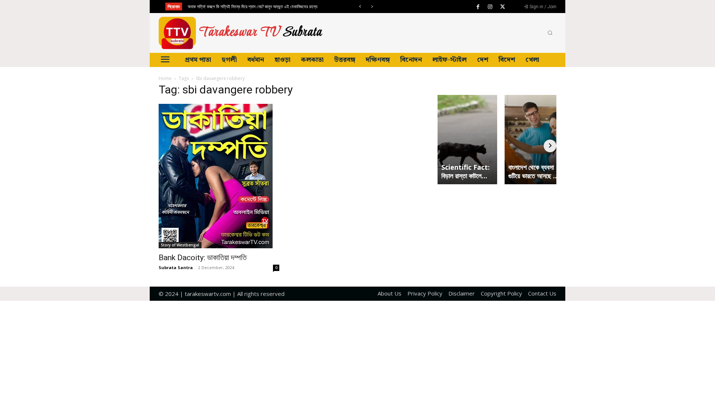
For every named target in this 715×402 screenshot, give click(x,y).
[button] (550, 33)
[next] (371, 6)
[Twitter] (502, 7)
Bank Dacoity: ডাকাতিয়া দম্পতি (203, 257)
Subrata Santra (176, 267)
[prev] (360, 6)
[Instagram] (490, 7)
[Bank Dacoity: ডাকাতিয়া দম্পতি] (219, 176)
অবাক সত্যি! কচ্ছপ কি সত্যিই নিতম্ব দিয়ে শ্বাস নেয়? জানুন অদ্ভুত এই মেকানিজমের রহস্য (252, 6)
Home (165, 78)
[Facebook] (478, 7)
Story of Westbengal (180, 245)
